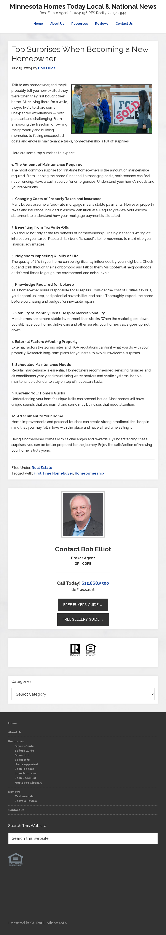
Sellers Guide (24, 750)
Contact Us (16, 810)
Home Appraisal (26, 764)
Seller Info (22, 759)
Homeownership (89, 473)
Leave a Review (26, 801)
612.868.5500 (95, 583)
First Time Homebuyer (53, 473)
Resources (16, 741)
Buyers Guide (24, 746)
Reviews (14, 791)
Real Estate (42, 468)
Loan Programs (26, 773)
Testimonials (24, 796)
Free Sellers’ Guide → (83, 619)
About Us (14, 732)
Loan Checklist (25, 778)
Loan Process (24, 768)
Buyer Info (22, 755)
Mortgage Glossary (28, 782)
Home (12, 723)
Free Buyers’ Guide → (83, 605)
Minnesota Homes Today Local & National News (83, 6)
